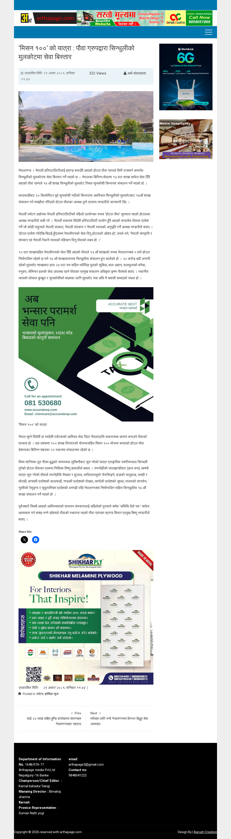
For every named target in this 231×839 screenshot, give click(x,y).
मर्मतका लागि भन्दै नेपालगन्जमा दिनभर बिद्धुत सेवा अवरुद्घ (119, 718)
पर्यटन (39, 694)
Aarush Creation (205, 832)
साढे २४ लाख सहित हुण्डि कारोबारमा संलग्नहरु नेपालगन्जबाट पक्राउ (54, 718)
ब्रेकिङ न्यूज (51, 694)
